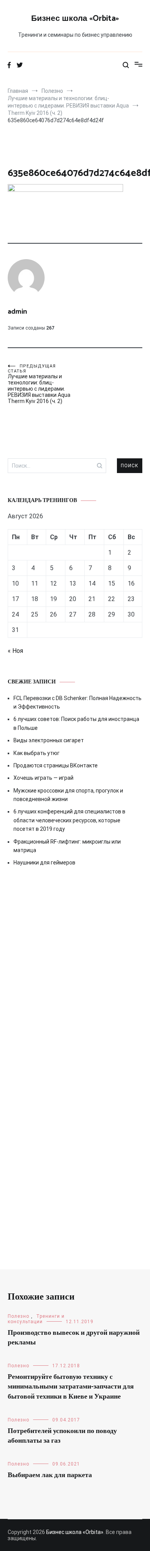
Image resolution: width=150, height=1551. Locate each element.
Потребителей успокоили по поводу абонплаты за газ (62, 1436)
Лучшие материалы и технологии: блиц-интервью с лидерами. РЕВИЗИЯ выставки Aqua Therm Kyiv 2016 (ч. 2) (39, 384)
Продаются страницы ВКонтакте (55, 765)
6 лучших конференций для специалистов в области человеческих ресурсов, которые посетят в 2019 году (69, 820)
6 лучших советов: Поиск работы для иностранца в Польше (76, 723)
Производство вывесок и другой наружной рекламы (74, 1337)
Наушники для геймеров (44, 862)
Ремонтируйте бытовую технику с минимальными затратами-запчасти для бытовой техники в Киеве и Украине (71, 1386)
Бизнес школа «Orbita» (75, 18)
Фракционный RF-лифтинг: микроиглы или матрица (67, 846)
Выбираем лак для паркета (50, 1475)
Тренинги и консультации (36, 1319)
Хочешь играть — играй (43, 778)
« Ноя (15, 650)
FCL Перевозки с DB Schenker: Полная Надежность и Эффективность (77, 702)
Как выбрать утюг (36, 753)
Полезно (18, 1316)
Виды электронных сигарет (48, 740)
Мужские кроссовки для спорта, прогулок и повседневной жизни (68, 794)
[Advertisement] (75, 965)
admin (17, 312)
